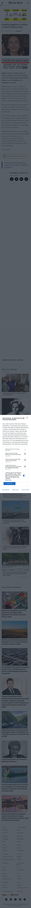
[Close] (27, 418)
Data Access (15, 489)
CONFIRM (9, 483)
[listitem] (15, 449)
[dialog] (15, 454)
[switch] (24, 454)
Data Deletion (5, 489)
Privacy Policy (25, 489)
